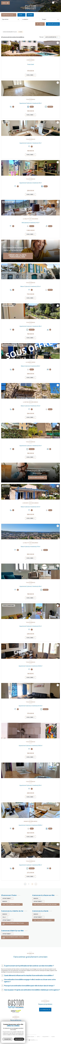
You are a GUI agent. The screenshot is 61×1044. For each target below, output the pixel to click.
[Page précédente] (25, 884)
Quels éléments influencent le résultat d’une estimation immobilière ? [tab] (29, 975)
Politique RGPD (45, 1036)
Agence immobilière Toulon (10, 31)
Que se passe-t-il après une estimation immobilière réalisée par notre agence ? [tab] (32, 990)
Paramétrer (7, 1039)
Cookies (53, 1036)
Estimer (30, 14)
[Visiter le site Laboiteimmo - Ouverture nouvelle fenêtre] (33, 1040)
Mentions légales (30, 1036)
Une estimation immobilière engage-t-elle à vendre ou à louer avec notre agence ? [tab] (30, 981)
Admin (38, 1036)
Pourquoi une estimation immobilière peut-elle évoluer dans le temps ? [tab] (29, 986)
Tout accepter (19, 1039)
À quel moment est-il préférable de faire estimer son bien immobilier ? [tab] (29, 966)
